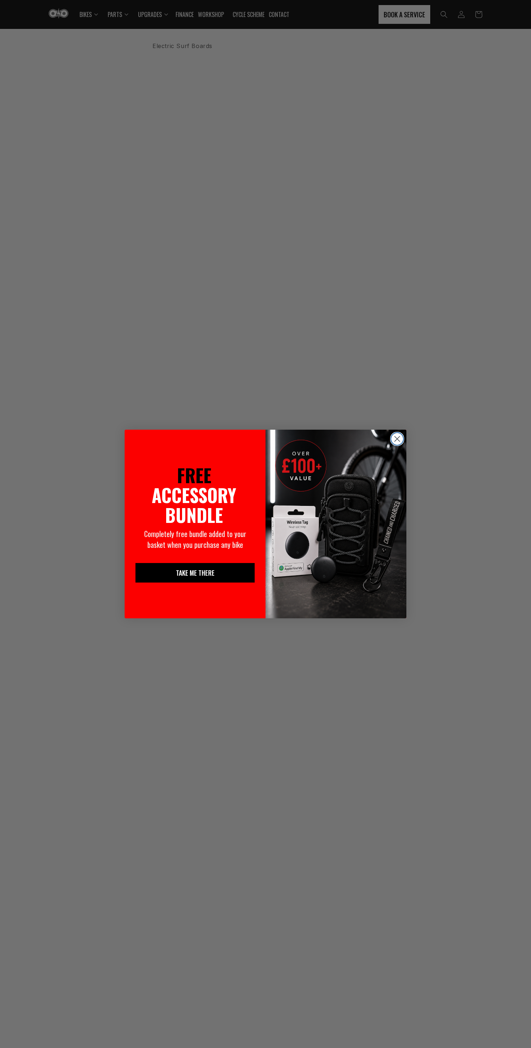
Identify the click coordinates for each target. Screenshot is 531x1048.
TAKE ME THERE (195, 572)
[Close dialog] (397, 439)
